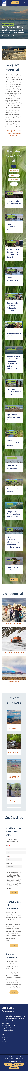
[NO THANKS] (26, 1063)
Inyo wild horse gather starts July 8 (13, 417)
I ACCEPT (8, 1064)
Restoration (14, 179)
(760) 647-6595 (6, 1028)
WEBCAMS (5, 1037)
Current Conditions (14, 652)
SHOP (14, 992)
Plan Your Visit (14, 623)
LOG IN (4, 1042)
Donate (15, 3)
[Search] (24, 2)
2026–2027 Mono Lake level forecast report (14, 391)
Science (14, 184)
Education (14, 171)
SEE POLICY (14, 1068)
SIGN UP (14, 892)
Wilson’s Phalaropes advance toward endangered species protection (14, 542)
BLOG (3, 1035)
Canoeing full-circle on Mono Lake (12, 226)
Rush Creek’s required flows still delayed (14, 442)
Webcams (14, 681)
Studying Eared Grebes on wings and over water (13, 514)
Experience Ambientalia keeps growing (14, 333)
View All (14, 579)
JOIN (14, 945)
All (14, 166)
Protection (14, 175)
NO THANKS (18, 1064)
